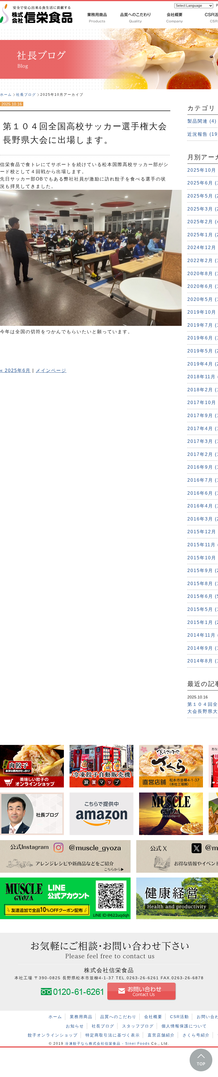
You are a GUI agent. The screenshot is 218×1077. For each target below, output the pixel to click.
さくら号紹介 (196, 1035)
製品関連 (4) (202, 121)
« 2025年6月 (15, 370)
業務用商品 (81, 1016)
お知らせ (75, 1026)
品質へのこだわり (118, 1016)
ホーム (6, 95)
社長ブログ (26, 95)
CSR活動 (179, 1016)
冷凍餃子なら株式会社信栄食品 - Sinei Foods (107, 1044)
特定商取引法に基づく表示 (112, 1035)
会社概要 (153, 1016)
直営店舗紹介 (161, 1035)
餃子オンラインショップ (53, 1035)
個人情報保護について (184, 1026)
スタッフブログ (138, 1026)
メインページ (51, 370)
